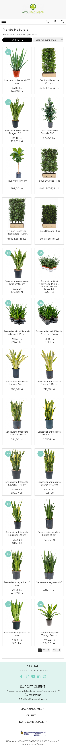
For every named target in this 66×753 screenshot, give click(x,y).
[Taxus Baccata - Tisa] (49, 213)
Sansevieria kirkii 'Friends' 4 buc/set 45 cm (17, 333)
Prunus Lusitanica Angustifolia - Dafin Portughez (17, 233)
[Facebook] (21, 676)
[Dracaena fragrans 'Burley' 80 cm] (49, 614)
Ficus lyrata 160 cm (17, 180)
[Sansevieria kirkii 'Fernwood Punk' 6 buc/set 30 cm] (49, 263)
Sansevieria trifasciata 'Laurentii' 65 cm (49, 483)
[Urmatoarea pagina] (59, 650)
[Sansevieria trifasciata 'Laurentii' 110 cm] (17, 464)
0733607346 (34, 695)
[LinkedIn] (39, 676)
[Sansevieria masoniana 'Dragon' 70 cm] (17, 112)
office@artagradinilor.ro (35, 699)
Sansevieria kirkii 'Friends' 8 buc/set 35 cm (49, 333)
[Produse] (4, 22)
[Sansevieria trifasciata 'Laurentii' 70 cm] (17, 413)
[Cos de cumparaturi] (55, 21)
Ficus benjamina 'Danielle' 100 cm (49, 132)
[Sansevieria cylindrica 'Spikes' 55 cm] (49, 514)
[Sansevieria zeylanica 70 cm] (17, 614)
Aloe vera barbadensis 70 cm (17, 82)
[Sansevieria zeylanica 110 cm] (17, 564)
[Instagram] (44, 676)
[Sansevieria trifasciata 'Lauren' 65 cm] (49, 363)
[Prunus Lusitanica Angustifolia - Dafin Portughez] (17, 213)
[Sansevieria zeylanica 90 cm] (49, 564)
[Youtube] (33, 676)
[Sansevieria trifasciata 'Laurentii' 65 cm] (49, 464)
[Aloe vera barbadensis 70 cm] (17, 62)
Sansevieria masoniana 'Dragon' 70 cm (17, 132)
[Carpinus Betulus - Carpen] (49, 62)
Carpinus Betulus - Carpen (49, 82)
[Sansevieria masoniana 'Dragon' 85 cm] (17, 263)
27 (54, 650)
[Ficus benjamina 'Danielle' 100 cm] (49, 112)
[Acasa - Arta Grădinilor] (33, 9)
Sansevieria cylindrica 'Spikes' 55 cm (49, 533)
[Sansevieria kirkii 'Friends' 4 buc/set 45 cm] (17, 313)
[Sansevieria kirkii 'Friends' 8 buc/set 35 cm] (49, 313)
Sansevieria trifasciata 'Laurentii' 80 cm (17, 533)
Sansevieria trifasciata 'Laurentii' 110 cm (17, 483)
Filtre (18, 39)
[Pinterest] (27, 676)
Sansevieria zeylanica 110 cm (17, 584)
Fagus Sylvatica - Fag (49, 180)
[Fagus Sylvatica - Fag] (49, 162)
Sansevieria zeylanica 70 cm (17, 634)
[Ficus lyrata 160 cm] (17, 162)
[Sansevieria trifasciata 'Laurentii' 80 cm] (17, 514)
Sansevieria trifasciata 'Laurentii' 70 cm (17, 433)
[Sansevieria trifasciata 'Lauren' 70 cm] (17, 363)
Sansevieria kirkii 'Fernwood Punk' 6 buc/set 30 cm (49, 283)
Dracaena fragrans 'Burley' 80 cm (49, 634)
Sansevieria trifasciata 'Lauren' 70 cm (17, 383)
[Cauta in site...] (62, 21)
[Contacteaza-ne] (47, 21)
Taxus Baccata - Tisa (49, 231)
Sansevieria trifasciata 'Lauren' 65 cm (49, 383)
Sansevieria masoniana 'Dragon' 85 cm (17, 282)
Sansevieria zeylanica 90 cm (49, 584)
